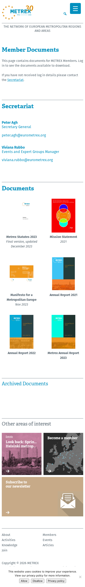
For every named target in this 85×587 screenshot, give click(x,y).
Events (47, 540)
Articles (48, 545)
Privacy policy (56, 580)
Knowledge (9, 545)
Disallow (38, 580)
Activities (8, 540)
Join (4, 550)
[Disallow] (80, 577)
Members (49, 534)
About (6, 534)
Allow (24, 580)
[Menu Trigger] (75, 8)
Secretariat (15, 80)
